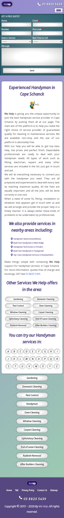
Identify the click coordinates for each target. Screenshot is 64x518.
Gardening (18, 299)
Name (4, 20)
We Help (43, 506)
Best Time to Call (41, 38)
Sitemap (54, 490)
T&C (17, 490)
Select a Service (9, 38)
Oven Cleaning (45, 305)
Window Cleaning (18, 312)
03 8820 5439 (52, 4)
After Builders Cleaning (45, 325)
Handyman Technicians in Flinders (28, 247)
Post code (38, 29)
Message (6, 46)
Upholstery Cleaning (18, 318)
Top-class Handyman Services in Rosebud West (33, 255)
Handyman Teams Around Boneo (27, 239)
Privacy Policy (28, 490)
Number (5, 29)
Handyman (32, 403)
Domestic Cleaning (45, 299)
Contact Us (42, 490)
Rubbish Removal (18, 325)
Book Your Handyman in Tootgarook (28, 251)
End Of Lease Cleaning (46, 318)
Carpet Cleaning (45, 312)
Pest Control (18, 305)
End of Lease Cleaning (32, 447)
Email (36, 20)
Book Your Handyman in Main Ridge (28, 243)
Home (9, 490)
